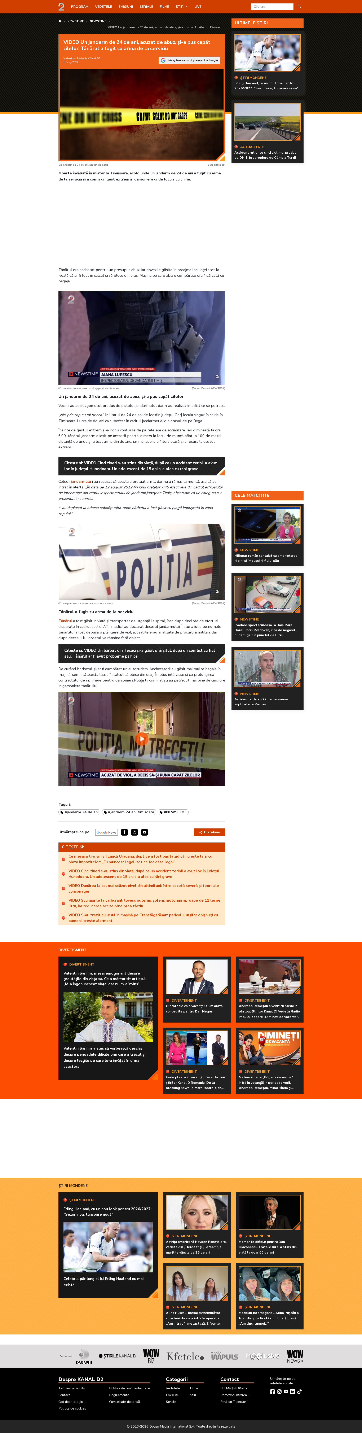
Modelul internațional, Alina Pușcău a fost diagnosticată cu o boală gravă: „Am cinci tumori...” (269, 1318)
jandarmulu (81, 481)
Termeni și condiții (71, 1388)
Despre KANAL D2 (80, 1379)
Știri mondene (73, 1185)
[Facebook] (272, 1392)
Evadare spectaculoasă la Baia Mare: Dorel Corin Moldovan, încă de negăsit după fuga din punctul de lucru (264, 630)
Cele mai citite (252, 495)
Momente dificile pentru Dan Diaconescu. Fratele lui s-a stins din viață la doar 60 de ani (268, 1247)
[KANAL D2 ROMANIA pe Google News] (106, 832)
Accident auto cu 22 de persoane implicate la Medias (261, 702)
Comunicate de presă (124, 1401)
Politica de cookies (72, 1408)
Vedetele (103, 6)
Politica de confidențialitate (129, 1388)
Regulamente (119, 1395)
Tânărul (65, 620)
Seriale (146, 6)
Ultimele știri (251, 23)
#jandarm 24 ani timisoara (131, 812)
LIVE (197, 6)
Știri (193, 1395)
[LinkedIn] (292, 1392)
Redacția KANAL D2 (88, 58)
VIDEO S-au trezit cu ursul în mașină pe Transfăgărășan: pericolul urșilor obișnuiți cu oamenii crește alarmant (143, 917)
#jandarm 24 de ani (81, 812)
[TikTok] (299, 1392)
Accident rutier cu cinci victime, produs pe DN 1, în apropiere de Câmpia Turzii (265, 155)
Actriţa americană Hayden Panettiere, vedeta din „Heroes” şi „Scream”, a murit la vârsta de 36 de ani (196, 1247)
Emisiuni (126, 6)
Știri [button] (180, 6)
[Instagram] (279, 1392)
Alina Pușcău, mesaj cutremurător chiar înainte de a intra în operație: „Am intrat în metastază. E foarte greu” (193, 1321)
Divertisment (72, 950)
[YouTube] (285, 1392)
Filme (164, 6)
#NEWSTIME (175, 812)
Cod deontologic (70, 1401)
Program (79, 6)
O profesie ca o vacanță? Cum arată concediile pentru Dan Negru (194, 1009)
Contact (64, 1395)
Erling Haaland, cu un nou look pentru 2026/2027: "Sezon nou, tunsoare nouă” (266, 86)
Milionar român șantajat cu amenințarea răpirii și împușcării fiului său (265, 558)
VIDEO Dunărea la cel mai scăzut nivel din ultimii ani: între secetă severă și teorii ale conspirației (144, 888)
